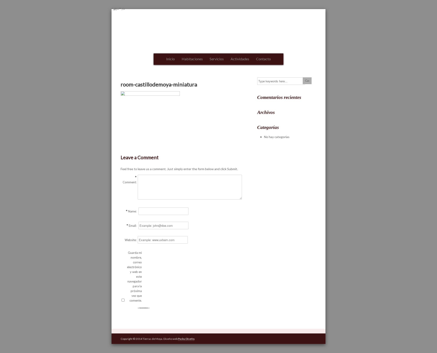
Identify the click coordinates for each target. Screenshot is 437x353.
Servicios (217, 59)
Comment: (130, 182)
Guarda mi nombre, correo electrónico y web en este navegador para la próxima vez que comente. (134, 276)
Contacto (263, 59)
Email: (133, 225)
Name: (132, 211)
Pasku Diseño (186, 338)
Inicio (170, 59)
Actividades (240, 59)
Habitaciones (192, 59)
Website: (131, 240)
